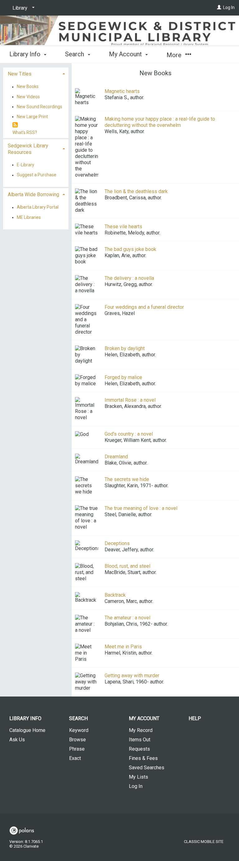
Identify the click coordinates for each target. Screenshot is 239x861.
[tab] (35, 73)
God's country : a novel (129, 434)
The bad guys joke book (130, 249)
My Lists (138, 777)
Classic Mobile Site (203, 841)
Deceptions (117, 543)
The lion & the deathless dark (136, 191)
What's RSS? (24, 132)
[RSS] (15, 125)
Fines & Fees (143, 758)
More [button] (174, 55)
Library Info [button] (25, 54)
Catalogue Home (27, 730)
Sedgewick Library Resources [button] (28, 149)
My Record (140, 730)
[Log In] (219, 7)
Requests (139, 749)
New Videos (28, 96)
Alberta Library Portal (38, 207)
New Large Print (32, 116)
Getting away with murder (132, 675)
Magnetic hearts (122, 91)
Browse (77, 740)
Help (195, 718)
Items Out (139, 740)
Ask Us (17, 740)
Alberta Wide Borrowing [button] (33, 194)
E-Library (25, 164)
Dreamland (116, 457)
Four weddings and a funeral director (144, 307)
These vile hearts (123, 226)
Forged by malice (123, 377)
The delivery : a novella (129, 278)
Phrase (77, 749)
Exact (75, 758)
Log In (229, 7)
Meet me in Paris (123, 647)
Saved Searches (146, 768)
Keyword (78, 730)
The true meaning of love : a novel (141, 508)
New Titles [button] (19, 74)
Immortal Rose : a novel (130, 400)
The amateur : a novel (127, 618)
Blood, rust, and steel (127, 566)
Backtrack (115, 595)
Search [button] (75, 54)
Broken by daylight (125, 348)
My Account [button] (126, 54)
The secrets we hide (127, 479)
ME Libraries (29, 217)
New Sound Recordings (39, 106)
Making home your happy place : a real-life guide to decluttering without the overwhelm (160, 122)
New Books (28, 86)
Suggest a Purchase (36, 175)
